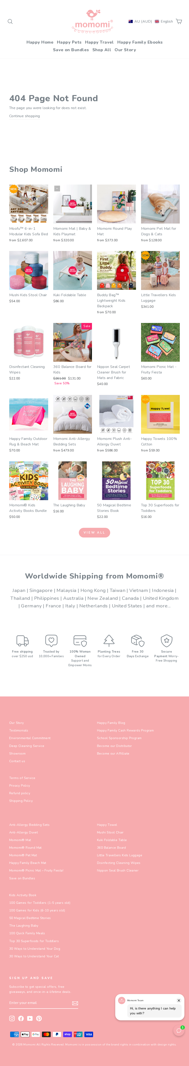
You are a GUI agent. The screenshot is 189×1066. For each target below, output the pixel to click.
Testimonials (18, 730)
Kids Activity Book (22, 895)
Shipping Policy (21, 801)
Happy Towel (107, 825)
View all (94, 533)
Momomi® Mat (20, 840)
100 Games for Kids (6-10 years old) (37, 910)
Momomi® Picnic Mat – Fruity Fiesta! (36, 870)
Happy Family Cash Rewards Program (125, 730)
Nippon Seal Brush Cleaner (118, 870)
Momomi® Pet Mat (23, 855)
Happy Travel (99, 42)
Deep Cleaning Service (26, 746)
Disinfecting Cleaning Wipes (119, 863)
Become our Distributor (114, 746)
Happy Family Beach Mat (27, 863)
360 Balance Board (111, 847)
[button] (150, 21)
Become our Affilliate (113, 753)
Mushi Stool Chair (110, 832)
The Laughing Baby (23, 925)
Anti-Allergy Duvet (23, 832)
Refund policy (19, 793)
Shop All (101, 50)
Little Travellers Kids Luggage (119, 855)
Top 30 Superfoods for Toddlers (34, 941)
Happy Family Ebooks (140, 42)
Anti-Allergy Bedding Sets (29, 825)
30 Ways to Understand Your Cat (34, 956)
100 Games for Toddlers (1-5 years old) (39, 903)
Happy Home (40, 42)
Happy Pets (69, 42)
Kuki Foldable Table (112, 840)
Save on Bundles (71, 50)
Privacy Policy (19, 785)
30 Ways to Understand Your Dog (34, 949)
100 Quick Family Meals (27, 933)
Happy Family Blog (111, 723)
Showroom (17, 753)
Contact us (17, 761)
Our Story (125, 50)
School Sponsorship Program (119, 738)
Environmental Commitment (30, 738)
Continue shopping (24, 116)
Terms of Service (22, 778)
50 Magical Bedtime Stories (30, 918)
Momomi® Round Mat (25, 847)
